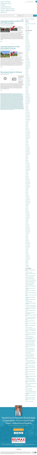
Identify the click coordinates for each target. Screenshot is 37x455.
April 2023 (26, 91)
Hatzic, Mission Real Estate (29, 336)
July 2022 (26, 104)
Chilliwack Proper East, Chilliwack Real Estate (14, 96)
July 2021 (26, 122)
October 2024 (27, 65)
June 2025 (26, 53)
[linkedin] (20, 433)
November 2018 (27, 166)
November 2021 (27, 116)
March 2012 (27, 265)
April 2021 (26, 126)
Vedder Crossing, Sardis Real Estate (30, 391)
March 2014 (27, 240)
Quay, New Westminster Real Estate (17, 104)
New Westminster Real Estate (29, 355)
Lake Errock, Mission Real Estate (18, 102)
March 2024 (27, 75)
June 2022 (26, 106)
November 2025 (27, 46)
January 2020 (27, 148)
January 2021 (27, 131)
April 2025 (26, 56)
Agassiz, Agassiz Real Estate (29, 277)
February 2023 (27, 94)
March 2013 (27, 253)
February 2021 (27, 129)
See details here (20, 30)
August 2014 (27, 233)
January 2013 (27, 255)
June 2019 (26, 157)
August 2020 (27, 138)
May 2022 (26, 107)
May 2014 (26, 237)
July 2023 (26, 87)
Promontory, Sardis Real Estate (29, 360)
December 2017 (27, 182)
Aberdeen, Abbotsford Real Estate (30, 275)
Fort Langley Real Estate (28, 327)
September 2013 (27, 246)
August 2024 (27, 68)
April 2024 (26, 74)
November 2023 (27, 81)
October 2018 (27, 167)
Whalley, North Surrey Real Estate (30, 397)
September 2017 (27, 186)
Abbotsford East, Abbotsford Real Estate (7, 93)
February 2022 (27, 112)
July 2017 (26, 189)
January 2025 (27, 61)
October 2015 (27, 217)
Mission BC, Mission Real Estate (11, 103)
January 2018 (27, 180)
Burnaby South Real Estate (29, 284)
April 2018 (26, 176)
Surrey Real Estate (8, 107)
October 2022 (27, 100)
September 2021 (27, 119)
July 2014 (26, 234)
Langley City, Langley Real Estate (30, 344)
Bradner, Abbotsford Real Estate (30, 281)
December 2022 (27, 97)
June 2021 (26, 123)
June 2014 (26, 236)
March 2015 (27, 224)
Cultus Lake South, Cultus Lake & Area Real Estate (30, 313)
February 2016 (27, 212)
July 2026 (26, 34)
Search (35, 15)
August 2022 (27, 103)
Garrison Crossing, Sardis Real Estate (12, 100)
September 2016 (27, 202)
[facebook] (15, 433)
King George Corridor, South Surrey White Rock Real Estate (30, 338)
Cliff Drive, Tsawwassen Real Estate (30, 305)
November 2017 (27, 183)
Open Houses (27, 27)
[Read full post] (5, 29)
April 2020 (26, 144)
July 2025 (26, 52)
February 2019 (27, 163)
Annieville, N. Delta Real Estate (29, 278)
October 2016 (27, 201)
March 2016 (27, 211)
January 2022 (27, 113)
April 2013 (26, 252)
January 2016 (27, 214)
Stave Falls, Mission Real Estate (29, 378)
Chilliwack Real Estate (28, 301)
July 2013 (26, 249)
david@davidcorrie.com (18, 445)
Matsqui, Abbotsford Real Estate (30, 349)
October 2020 (27, 135)
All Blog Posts (27, 22)
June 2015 (26, 220)
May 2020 (26, 142)
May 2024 (26, 72)
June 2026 (26, 36)
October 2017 (27, 185)
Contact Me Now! (18, 429)
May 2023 (26, 90)
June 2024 (26, 71)
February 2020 (27, 147)
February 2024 (27, 77)
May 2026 (26, 37)
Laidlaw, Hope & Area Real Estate (30, 341)
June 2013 (26, 250)
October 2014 (27, 230)
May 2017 (26, 192)
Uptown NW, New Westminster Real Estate (15, 107)
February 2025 (27, 59)
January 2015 (27, 227)
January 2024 (27, 78)
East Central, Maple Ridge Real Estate (30, 317)
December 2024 (27, 62)
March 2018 (27, 177)
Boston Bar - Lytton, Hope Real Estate (30, 280)
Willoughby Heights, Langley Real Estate (8, 25)
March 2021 (27, 128)
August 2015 (27, 218)
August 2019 (27, 154)
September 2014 (27, 231)
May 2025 (26, 55)
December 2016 (27, 199)
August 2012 (27, 259)
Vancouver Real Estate (28, 388)
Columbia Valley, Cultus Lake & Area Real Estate (11, 98)
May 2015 (26, 221)
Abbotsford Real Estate (14, 93)
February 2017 (27, 196)
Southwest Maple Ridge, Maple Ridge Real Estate (12, 106)
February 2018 (27, 179)
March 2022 (27, 110)
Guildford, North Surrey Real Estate (30, 332)
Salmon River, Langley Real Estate (30, 365)
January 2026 (27, 43)
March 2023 (27, 93)
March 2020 (27, 145)
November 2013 (27, 243)
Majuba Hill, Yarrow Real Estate (29, 348)
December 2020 (27, 132)
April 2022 (26, 109)
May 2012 (26, 262)
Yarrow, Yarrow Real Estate (29, 401)
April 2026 (26, 39)
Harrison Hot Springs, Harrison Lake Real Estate (17, 101)
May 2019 (26, 158)
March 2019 (27, 161)
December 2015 (27, 215)
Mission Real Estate (28, 352)
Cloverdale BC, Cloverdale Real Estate (30, 306)
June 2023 (26, 88)
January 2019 (27, 164)
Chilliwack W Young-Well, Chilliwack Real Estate (5, 97)
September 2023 (27, 84)
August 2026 (27, 33)
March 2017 (27, 195)
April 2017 (26, 193)
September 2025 (27, 49)
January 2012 (27, 266)
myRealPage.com (18, 449)
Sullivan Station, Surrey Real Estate (30, 379)
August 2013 (27, 247)
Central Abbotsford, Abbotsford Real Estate (17, 95)
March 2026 (27, 40)
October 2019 (27, 151)
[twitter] (17, 433)
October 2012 (27, 256)
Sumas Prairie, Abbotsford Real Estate (30, 383)
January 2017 (27, 198)
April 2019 (26, 160)
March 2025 (27, 58)
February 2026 (27, 42)
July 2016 (26, 205)
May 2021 (26, 125)
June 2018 (26, 173)
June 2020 (26, 141)
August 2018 (27, 170)
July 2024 (26, 69)
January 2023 (27, 96)
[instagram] (22, 433)
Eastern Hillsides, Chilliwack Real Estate (15, 99)
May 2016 (26, 208)
